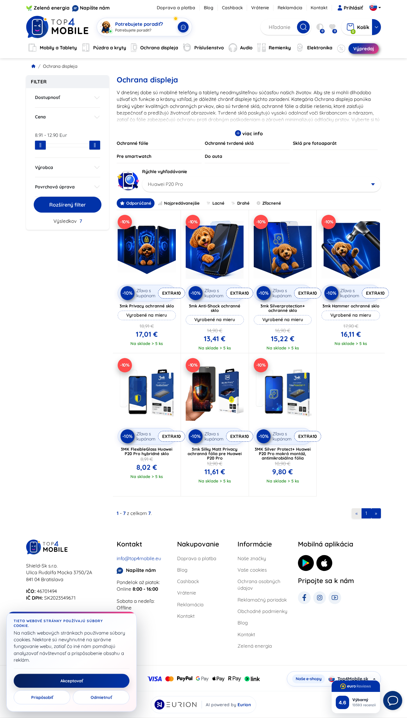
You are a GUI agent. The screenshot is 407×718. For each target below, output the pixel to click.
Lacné (218, 203)
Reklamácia (290, 8)
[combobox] (261, 184)
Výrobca (44, 167)
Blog (208, 8)
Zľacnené (271, 203)
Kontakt (319, 8)
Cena (40, 117)
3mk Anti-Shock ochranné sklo (214, 308)
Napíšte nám (95, 8)
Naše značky (252, 558)
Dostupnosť (47, 97)
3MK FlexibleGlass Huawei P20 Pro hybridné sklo (146, 451)
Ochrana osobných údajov (259, 584)
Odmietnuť (101, 697)
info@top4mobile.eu (139, 558)
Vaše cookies (252, 570)
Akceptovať (71, 680)
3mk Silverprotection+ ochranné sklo (282, 308)
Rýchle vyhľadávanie (164, 171)
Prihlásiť (353, 8)
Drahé (243, 203)
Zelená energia (52, 8)
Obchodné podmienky (262, 611)
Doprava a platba (176, 8)
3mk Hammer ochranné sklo (350, 305)
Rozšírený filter (67, 204)
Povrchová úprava (55, 187)
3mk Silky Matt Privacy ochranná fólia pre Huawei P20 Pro (215, 454)
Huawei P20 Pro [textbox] (165, 184)
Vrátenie (260, 8)
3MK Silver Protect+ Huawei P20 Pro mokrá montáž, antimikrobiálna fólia (283, 454)
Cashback (232, 8)
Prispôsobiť (42, 697)
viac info (252, 133)
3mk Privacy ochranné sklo (147, 305)
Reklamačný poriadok (262, 600)
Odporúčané (138, 203)
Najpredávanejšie (182, 203)
